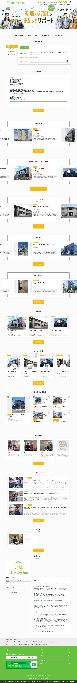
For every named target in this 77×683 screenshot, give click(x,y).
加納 (33, 641)
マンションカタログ (29, 675)
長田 (15, 641)
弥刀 (44, 644)
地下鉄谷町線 (58, 642)
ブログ (41, 657)
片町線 (45, 642)
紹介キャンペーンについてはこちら (17, 98)
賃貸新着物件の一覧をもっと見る (38, 342)
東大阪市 (32, 57)
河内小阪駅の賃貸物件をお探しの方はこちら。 (18, 89)
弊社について (13, 96)
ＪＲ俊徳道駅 (59, 52)
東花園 (24, 644)
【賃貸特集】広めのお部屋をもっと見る (38, 226)
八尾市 (36, 57)
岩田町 (24, 641)
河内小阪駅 (54, 52)
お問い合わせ (62, 4)
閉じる (72, 681)
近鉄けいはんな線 (24, 642)
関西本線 (48, 642)
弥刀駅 (64, 52)
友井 (21, 641)
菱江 (41, 641)
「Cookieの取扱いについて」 (57, 681)
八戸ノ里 (18, 644)
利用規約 (35, 675)
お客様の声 (42, 655)
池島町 (38, 641)
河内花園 (27, 644)
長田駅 (32, 52)
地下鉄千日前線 (64, 642)
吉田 (31, 641)
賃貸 (25, 47)
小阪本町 (18, 641)
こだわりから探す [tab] (13, 54)
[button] (37, 144)
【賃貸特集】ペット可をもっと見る (38, 264)
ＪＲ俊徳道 (36, 644)
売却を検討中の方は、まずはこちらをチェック (19, 99)
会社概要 (46, 4)
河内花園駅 (49, 52)
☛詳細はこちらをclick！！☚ (15, 84)
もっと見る (38, 520)
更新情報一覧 (38, 110)
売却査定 (68, 4)
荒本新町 (27, 641)
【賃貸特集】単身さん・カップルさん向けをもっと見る (38, 188)
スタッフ (51, 4)
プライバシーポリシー (42, 675)
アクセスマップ (42, 660)
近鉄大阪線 (36, 642)
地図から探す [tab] (12, 51)
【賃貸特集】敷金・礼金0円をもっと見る (38, 302)
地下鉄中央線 (30, 642)
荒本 (21, 644)
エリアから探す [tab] (13, 46)
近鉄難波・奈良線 (17, 642)
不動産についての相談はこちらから (17, 97)
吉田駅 (38, 54)
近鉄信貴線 (53, 642)
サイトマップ (50, 675)
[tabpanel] (38, 17)
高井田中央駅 (33, 54)
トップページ (42, 649)
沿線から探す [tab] (12, 48)
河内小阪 (31, 644)
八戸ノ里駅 (36, 52)
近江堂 (35, 641)
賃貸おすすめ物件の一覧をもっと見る (38, 383)
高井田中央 (40, 644)
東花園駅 (44, 52)
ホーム (41, 4)
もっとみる (38, 463)
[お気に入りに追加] (30, 130)
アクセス (56, 4)
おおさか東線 (40, 642)
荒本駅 (41, 52)
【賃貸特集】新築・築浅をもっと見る (38, 150)
